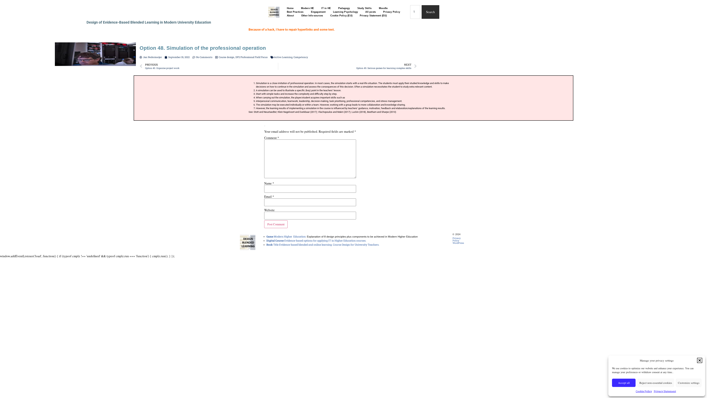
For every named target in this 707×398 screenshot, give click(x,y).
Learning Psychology (345, 12)
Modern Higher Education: (286, 236)
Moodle (383, 8)
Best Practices (295, 12)
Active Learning (283, 57)
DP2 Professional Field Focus (251, 57)
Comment (271, 137)
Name (269, 183)
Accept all (624, 383)
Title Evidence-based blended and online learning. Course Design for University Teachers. (322, 244)
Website (269, 210)
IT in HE (326, 8)
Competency (300, 57)
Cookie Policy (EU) (341, 15)
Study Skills (364, 8)
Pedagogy (344, 8)
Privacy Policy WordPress (458, 240)
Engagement (318, 12)
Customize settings (688, 383)
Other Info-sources (312, 15)
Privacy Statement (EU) (373, 15)
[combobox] (415, 12)
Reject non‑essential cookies (655, 383)
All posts (370, 12)
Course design (226, 57)
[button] (699, 360)
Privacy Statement (665, 391)
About (290, 15)
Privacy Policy (391, 12)
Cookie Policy (644, 391)
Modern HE (307, 8)
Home (290, 8)
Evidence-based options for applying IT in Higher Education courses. (316, 240)
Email (269, 196)
